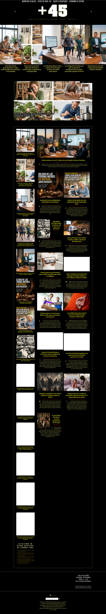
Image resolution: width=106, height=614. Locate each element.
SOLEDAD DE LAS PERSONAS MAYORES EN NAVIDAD (50, 201)
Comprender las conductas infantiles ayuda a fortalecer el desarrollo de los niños (77, 395)
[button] (59, 599)
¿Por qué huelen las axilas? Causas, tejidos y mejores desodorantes (76, 239)
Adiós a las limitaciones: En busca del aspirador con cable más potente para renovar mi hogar (26, 554)
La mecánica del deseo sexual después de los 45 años (56, 419)
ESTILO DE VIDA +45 (44, 1)
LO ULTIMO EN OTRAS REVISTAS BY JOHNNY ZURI (25, 546)
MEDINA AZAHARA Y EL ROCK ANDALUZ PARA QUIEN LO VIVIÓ (50, 395)
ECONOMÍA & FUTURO (76, 1)
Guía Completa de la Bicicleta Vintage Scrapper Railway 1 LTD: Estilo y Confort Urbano (76, 276)
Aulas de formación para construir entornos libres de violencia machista (50, 354)
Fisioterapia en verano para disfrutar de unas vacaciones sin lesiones (50, 315)
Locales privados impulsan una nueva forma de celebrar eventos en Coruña (77, 355)
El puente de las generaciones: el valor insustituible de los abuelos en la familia (10, 68)
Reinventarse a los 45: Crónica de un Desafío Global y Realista (95, 67)
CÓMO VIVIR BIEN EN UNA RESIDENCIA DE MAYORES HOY (76, 202)
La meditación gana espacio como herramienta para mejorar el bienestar (77, 315)
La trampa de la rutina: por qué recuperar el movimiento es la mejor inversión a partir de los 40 (74, 68)
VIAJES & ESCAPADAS (60, 1)
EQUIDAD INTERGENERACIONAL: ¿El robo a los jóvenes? (56, 225)
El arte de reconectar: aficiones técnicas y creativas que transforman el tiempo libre (31, 68)
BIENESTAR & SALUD (29, 1)
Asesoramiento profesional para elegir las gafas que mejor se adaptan (50, 274)
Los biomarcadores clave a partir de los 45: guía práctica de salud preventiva (53, 68)
